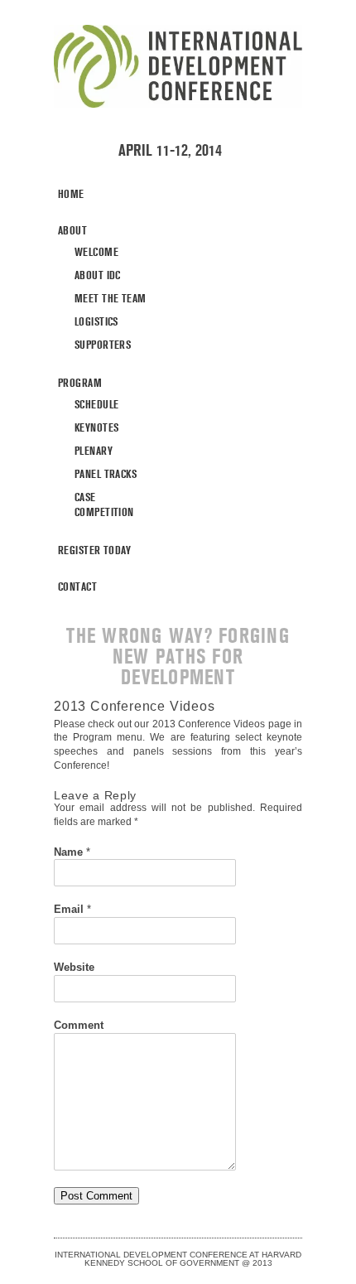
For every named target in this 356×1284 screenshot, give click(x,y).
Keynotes (96, 427)
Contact (77, 586)
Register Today (95, 550)
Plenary (94, 450)
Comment (78, 1025)
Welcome (96, 251)
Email (72, 909)
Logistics (96, 321)
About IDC (98, 275)
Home (71, 193)
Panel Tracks (106, 473)
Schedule (96, 404)
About (72, 230)
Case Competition (104, 504)
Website (74, 967)
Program (80, 382)
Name (72, 852)
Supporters (103, 344)
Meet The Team (110, 298)
